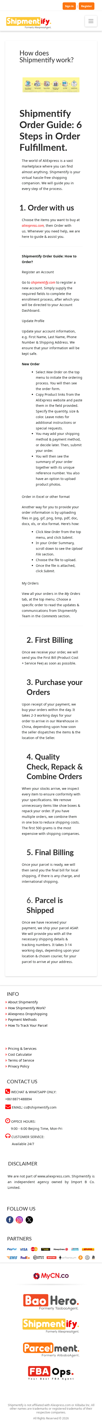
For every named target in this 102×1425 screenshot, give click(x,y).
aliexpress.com (33, 225)
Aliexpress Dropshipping (27, 1014)
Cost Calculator (20, 1054)
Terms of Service (21, 1060)
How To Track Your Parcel (27, 1025)
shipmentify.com (43, 282)
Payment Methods (22, 1019)
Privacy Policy (18, 1066)
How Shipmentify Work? (27, 1008)
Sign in (69, 6)
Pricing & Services (22, 1048)
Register (86, 6)
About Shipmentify (23, 1002)
